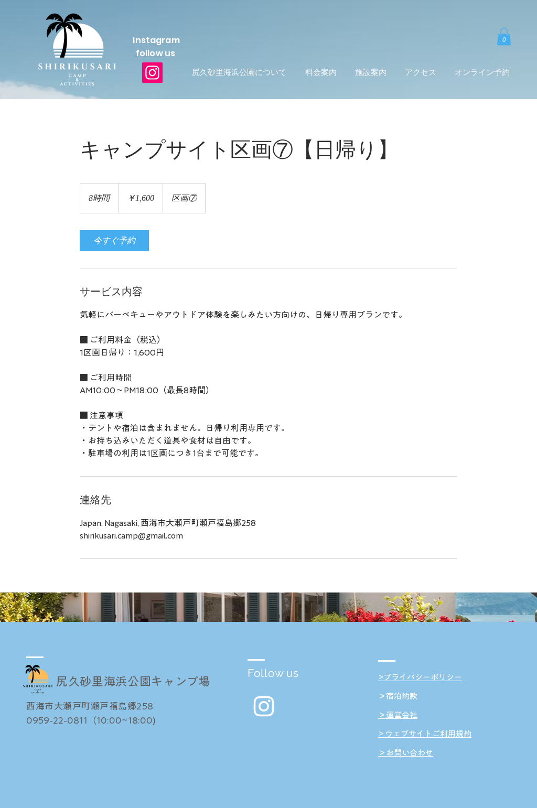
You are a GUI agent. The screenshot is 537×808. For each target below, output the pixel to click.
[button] (504, 36)
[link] (114, 240)
